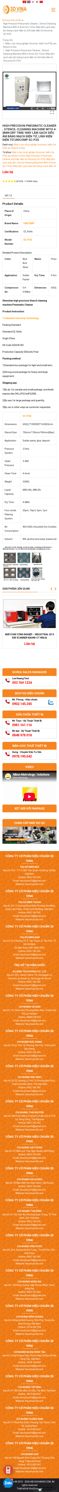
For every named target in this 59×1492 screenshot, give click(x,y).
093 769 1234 (22, 683)
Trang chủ (7, 40)
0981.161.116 (22, 725)
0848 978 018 (22, 735)
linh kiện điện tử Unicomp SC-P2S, (28, 159)
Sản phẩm (16, 20)
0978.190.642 (22, 756)
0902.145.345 (22, 704)
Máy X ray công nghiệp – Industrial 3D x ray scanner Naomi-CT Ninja (29, 636)
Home (5, 20)
